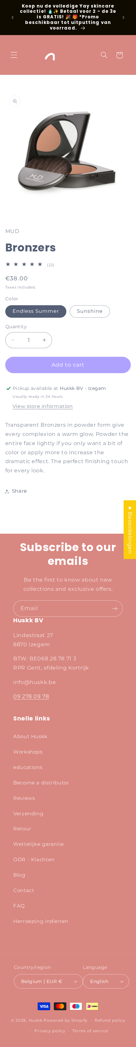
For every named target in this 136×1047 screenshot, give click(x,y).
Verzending (28, 814)
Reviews (24, 798)
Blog (19, 875)
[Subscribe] (114, 608)
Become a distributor (41, 783)
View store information (43, 406)
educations (27, 767)
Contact (23, 890)
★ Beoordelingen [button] (130, 529)
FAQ (19, 906)
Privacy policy (49, 1031)
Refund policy (110, 1020)
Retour (22, 829)
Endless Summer (36, 311)
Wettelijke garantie (38, 844)
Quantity (16, 326)
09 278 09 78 (31, 696)
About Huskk (30, 736)
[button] (13, 55)
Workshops (28, 752)
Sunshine (89, 311)
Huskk (36, 1020)
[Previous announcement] (12, 17)
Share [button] (19, 491)
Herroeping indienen (40, 921)
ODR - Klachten (34, 860)
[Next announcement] (123, 17)
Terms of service (90, 1031)
